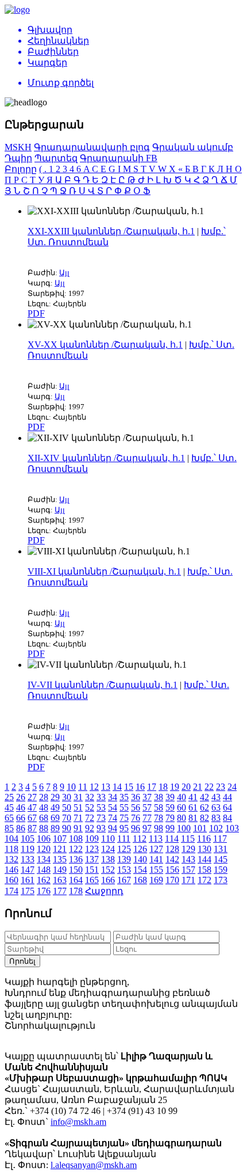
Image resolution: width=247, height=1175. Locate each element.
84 (227, 818)
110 (108, 838)
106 (44, 838)
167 (124, 880)
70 (66, 818)
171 (188, 880)
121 (60, 849)
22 (209, 787)
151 (92, 869)
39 (170, 797)
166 (108, 880)
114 (172, 838)
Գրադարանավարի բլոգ (92, 147)
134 (44, 859)
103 (232, 828)
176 (44, 891)
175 (27, 891)
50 (66, 807)
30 (66, 797)
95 (124, 828)
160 (11, 880)
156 (172, 869)
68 (43, 818)
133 (27, 859)
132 (11, 859)
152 (108, 869)
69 (55, 818)
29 (55, 797)
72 (89, 818)
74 (112, 818)
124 (108, 849)
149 (60, 869)
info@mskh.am (78, 1122)
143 (188, 859)
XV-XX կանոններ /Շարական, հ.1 (105, 344)
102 (216, 828)
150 (76, 869)
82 (204, 818)
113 (156, 838)
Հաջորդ (104, 891)
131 (220, 849)
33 (101, 797)
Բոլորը (21, 169)
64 (227, 807)
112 (139, 838)
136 (76, 859)
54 (112, 807)
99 (170, 828)
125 (124, 849)
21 (197, 787)
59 (170, 807)
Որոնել (22, 961)
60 (181, 807)
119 (27, 849)
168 (140, 880)
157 (188, 869)
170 (172, 880)
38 (158, 797)
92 (89, 828)
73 (101, 818)
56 (135, 807)
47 (32, 807)
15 (128, 787)
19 (174, 787)
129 (188, 849)
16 (140, 787)
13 (105, 787)
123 (92, 849)
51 (78, 807)
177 (60, 891)
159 (220, 869)
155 (156, 869)
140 (140, 859)
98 (158, 828)
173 (220, 880)
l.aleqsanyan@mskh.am (94, 1165)
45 (9, 807)
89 (55, 828)
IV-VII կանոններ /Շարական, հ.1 (102, 685)
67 (32, 818)
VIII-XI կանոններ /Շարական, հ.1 (104, 571)
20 (186, 787)
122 (76, 849)
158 (204, 869)
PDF (36, 313)
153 (124, 869)
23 (220, 787)
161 (27, 880)
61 (193, 807)
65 (9, 818)
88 (43, 828)
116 (204, 838)
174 (11, 891)
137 (92, 859)
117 (220, 838)
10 (71, 787)
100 (184, 828)
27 (32, 797)
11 (82, 787)
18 (163, 787)
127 (156, 849)
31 (78, 797)
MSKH (18, 147)
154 (140, 869)
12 (94, 787)
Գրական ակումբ (192, 147)
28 (43, 797)
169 (156, 880)
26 (20, 797)
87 (32, 828)
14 (117, 787)
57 (147, 807)
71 (78, 818)
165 (92, 880)
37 (147, 797)
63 (216, 807)
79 (170, 818)
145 (220, 859)
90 (66, 828)
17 (151, 787)
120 (44, 849)
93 (101, 828)
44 (227, 797)
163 (60, 880)
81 (193, 818)
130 (204, 849)
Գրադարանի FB (118, 158)
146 (11, 869)
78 (158, 818)
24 (232, 787)
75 (124, 818)
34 (112, 797)
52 (89, 807)
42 (204, 797)
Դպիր (18, 158)
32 (89, 797)
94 (112, 828)
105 (27, 838)
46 (20, 807)
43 (216, 797)
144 (204, 859)
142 (172, 859)
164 (76, 880)
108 (76, 838)
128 (172, 849)
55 (124, 807)
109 (92, 838)
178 (76, 891)
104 (11, 838)
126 (140, 849)
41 (193, 797)
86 (20, 828)
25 (9, 797)
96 (135, 828)
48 (43, 807)
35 (124, 797)
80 (181, 818)
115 (188, 838)
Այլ (64, 272)
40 (181, 797)
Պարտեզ (56, 158)
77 (147, 818)
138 (108, 859)
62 (204, 807)
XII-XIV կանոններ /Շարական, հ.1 (106, 458)
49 (55, 807)
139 (124, 859)
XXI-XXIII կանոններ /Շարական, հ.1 (111, 231)
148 (44, 869)
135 (60, 859)
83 (216, 818)
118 (11, 849)
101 (200, 828)
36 (135, 797)
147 (27, 869)
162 (44, 880)
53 (101, 807)
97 (147, 828)
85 (9, 828)
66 (20, 818)
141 (156, 859)
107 (60, 838)
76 (135, 818)
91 (78, 828)
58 (158, 807)
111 (123, 838)
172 (204, 880)
